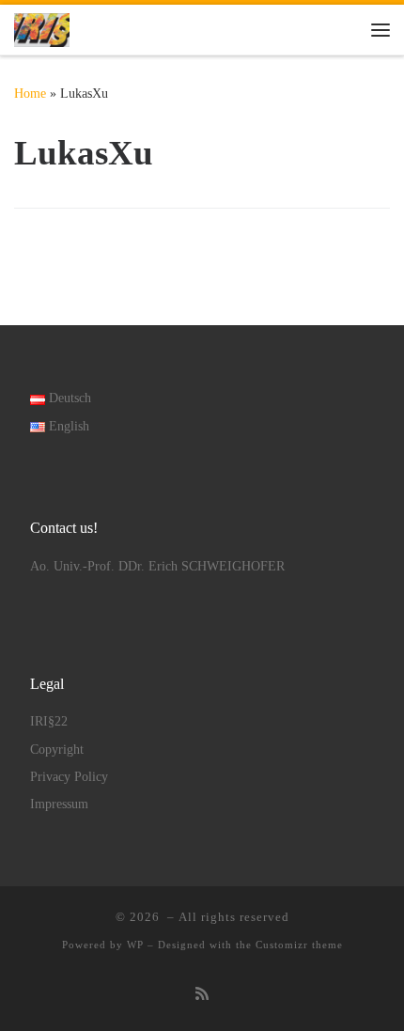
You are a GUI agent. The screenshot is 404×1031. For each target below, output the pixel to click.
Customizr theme (299, 944)
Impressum (59, 804)
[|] (42, 27)
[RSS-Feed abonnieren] (202, 995)
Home (30, 93)
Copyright (57, 749)
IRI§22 (49, 721)
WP (135, 944)
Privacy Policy (69, 777)
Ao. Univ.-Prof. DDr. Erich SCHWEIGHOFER (157, 566)
